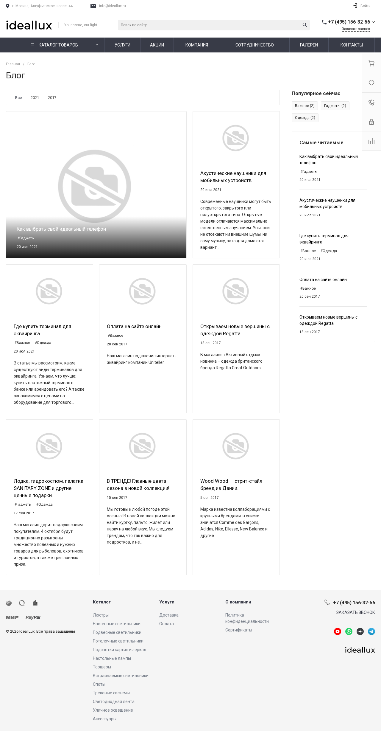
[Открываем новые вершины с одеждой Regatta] (236, 291)
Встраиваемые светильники (121, 675)
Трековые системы (111, 692)
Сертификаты (238, 630)
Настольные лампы (112, 658)
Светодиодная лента (114, 701)
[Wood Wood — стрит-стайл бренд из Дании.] (236, 446)
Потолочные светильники (118, 641)
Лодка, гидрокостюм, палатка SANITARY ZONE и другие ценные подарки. (48, 488)
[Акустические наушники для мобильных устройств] (236, 137)
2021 (35, 97)
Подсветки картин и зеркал (119, 649)
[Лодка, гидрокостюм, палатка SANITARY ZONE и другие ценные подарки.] (49, 446)
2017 (52, 97)
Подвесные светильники (117, 632)
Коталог (102, 602)
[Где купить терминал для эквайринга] (49, 291)
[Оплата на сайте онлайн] (142, 291)
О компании (238, 602)
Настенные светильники (116, 623)
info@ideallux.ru (112, 6)
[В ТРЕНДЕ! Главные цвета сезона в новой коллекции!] (142, 446)
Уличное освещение (113, 710)
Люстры (101, 615)
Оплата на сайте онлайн (323, 279)
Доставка (169, 615)
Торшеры (102, 667)
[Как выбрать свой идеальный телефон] (96, 184)
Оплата (166, 623)
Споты (99, 684)
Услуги (166, 602)
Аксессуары (104, 718)
